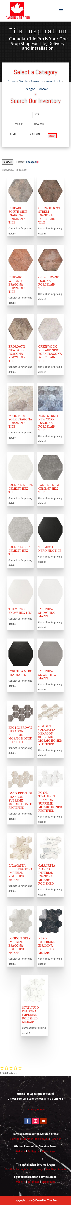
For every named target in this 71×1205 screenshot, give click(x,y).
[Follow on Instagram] (35, 1121)
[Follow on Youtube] (43, 1121)
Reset (52, 135)
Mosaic (43, 89)
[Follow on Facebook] (27, 1121)
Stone (12, 81)
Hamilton (56, 1139)
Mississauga (42, 1139)
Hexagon (29, 89)
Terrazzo (37, 81)
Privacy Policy (35, 1109)
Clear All (8, 162)
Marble (23, 81)
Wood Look (53, 81)
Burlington (27, 1139)
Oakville (14, 1139)
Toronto (62, 1169)
